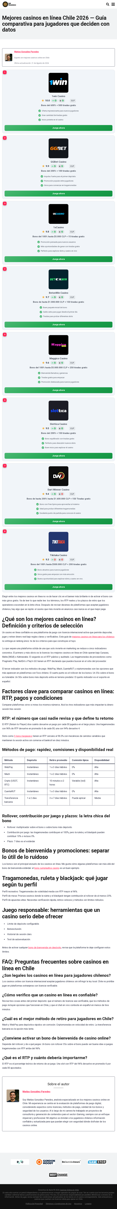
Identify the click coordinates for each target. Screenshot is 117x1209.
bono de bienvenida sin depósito (44, 947)
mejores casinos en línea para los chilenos (93, 636)
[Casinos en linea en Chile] (9, 4)
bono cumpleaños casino (46, 868)
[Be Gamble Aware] (71, 1162)
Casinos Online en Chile (69, 1190)
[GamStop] (97, 1162)
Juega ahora (58, 128)
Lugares (88, 1204)
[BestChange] (58, 1175)
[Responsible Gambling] (20, 1162)
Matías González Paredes (26, 52)
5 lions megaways (23, 736)
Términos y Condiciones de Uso (58, 1204)
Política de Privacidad (34, 1204)
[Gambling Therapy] (45, 1162)
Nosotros (78, 1204)
